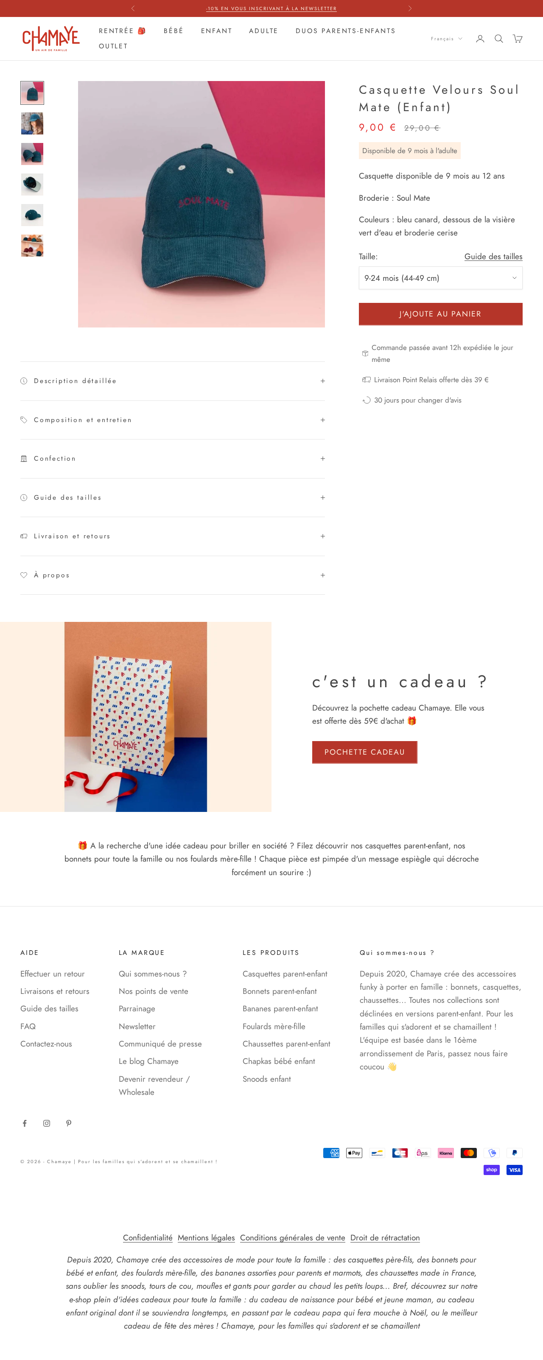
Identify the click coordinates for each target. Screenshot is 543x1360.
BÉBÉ (174, 31)
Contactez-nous (46, 1043)
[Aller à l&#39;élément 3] (32, 154)
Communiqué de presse (160, 1043)
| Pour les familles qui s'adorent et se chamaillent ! (146, 1161)
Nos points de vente (153, 991)
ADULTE (264, 31)
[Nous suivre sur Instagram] (46, 1123)
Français (442, 38)
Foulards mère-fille (274, 1026)
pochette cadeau (365, 752)
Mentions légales (206, 1237)
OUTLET (113, 46)
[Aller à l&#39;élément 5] (32, 215)
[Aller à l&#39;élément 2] (32, 123)
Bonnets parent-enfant (280, 991)
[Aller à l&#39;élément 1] (32, 93)
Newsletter (137, 1026)
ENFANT (216, 31)
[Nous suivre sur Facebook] (24, 1123)
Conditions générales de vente (292, 1237)
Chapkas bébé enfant (279, 1061)
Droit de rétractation (385, 1237)
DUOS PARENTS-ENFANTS (346, 31)
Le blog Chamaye (149, 1061)
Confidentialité (148, 1237)
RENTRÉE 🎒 (123, 31)
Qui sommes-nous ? (153, 973)
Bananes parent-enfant (280, 1008)
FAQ (28, 1026)
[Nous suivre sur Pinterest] (68, 1123)
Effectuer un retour (52, 973)
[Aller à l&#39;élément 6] (32, 245)
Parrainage (137, 1008)
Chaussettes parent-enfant (286, 1043)
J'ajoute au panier (440, 313)
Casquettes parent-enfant (285, 973)
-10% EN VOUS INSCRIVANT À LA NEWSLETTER (271, 8)
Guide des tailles (494, 256)
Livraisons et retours (55, 991)
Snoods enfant (267, 1079)
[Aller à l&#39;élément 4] (32, 184)
